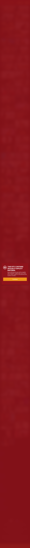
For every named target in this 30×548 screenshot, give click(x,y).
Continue (15, 279)
